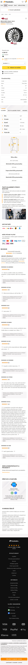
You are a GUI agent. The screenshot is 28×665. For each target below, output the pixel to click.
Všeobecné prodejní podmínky (14, 568)
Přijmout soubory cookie (14, 659)
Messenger (12, 613)
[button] (20, 281)
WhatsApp (12, 610)
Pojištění (14, 556)
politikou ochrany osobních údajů (15, 522)
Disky (5, 5)
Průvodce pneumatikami (14, 559)
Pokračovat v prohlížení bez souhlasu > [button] (19, 640)
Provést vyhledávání (14, 10)
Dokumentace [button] (6, 472)
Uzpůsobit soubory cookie (14, 662)
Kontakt (14, 616)
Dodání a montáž (14, 599)
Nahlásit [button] (4, 282)
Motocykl (10, 5)
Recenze (14, 561)
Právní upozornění (14, 566)
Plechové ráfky (14, 585)
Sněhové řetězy (21, 5)
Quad (15, 5)
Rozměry (3, 110)
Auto (2, 5)
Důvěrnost (14, 573)
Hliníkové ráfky (14, 587)
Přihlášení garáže (14, 563)
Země (14, 570)
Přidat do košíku (15, 67)
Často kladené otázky (14, 110)
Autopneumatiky (14, 583)
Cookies (14, 575)
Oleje (14, 595)
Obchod (14, 592)
